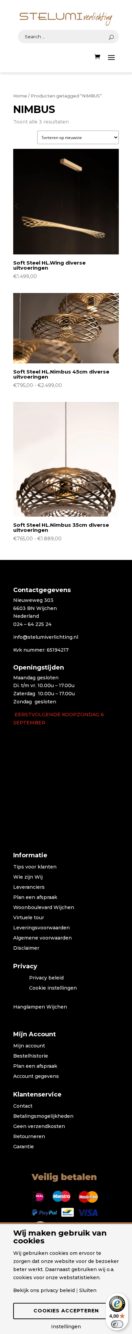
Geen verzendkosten (39, 1126)
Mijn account (29, 1046)
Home (20, 95)
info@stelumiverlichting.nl (45, 637)
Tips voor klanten (35, 867)
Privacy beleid (46, 978)
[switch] (117, 1324)
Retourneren (29, 1136)
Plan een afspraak (35, 897)
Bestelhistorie (30, 1056)
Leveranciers (29, 887)
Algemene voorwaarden (42, 938)
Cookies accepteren (66, 1311)
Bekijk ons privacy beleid (44, 1290)
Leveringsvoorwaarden (41, 928)
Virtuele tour (28, 918)
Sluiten (87, 1290)
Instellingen (66, 1326)
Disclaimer (26, 948)
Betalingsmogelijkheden (43, 1116)
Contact (22, 1106)
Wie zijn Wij (28, 877)
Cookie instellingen (53, 988)
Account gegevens (36, 1076)
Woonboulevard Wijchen (43, 907)
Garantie (23, 1147)
